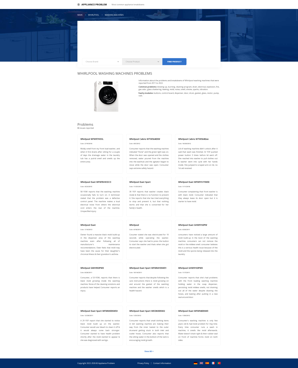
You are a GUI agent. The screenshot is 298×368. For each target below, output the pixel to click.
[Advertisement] (149, 40)
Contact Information (162, 363)
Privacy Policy (143, 363)
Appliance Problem (106, 363)
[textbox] (102, 61)
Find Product (174, 61)
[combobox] (102, 61)
